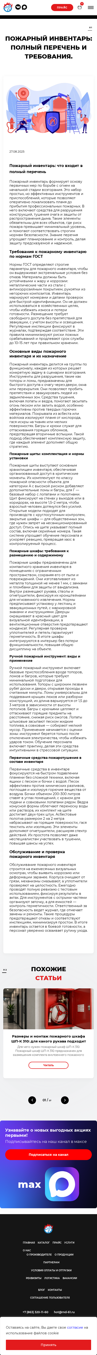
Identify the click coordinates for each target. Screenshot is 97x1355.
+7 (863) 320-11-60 (35, 1312)
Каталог (44, 1242)
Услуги (69, 1242)
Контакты (55, 1290)
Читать (48, 1065)
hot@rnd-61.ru (64, 1312)
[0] (79, 7)
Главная (29, 1242)
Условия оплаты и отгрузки (51, 1270)
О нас (27, 1250)
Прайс (62, 7)
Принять (48, 1345)
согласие (75, 1327)
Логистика (52, 1278)
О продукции (64, 1254)
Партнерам (51, 1262)
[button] (32, 1100)
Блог (41, 1290)
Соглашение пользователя (50, 1297)
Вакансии (70, 1278)
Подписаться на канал (48, 1155)
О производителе (39, 1254)
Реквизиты (33, 1278)
